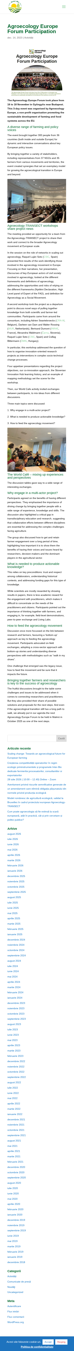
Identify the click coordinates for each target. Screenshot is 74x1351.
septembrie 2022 (16, 1077)
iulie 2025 (12, 902)
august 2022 (14, 1082)
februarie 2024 (15, 992)
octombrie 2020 (15, 1172)
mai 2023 (12, 1040)
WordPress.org (15, 1322)
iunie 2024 (13, 971)
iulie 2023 (12, 1029)
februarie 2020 (15, 1209)
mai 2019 (12, 1241)
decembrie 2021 (16, 1119)
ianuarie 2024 (14, 997)
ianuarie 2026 (14, 870)
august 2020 (14, 1182)
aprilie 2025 (13, 918)
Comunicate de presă (19, 1281)
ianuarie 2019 (14, 1257)
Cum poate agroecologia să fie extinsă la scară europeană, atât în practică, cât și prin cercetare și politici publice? (34, 815)
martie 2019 (13, 1246)
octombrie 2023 (15, 1013)
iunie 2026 (13, 844)
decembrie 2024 (16, 939)
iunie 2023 (13, 1034)
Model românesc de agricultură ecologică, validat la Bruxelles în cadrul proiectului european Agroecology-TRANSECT (36, 802)
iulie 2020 (12, 1188)
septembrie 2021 (16, 1135)
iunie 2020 (13, 1193)
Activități (28, 37)
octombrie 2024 (15, 950)
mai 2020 (12, 1198)
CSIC (46, 256)
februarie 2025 (15, 929)
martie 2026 (13, 860)
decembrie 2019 (16, 1220)
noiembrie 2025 (15, 881)
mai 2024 (12, 976)
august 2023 (14, 1024)
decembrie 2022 (16, 1061)
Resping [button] (61, 1342)
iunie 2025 (13, 908)
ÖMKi (24, 341)
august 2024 (14, 960)
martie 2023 (13, 1050)
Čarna (45, 332)
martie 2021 (13, 1156)
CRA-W (60, 320)
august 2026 (14, 833)
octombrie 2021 (15, 1130)
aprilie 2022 (13, 1103)
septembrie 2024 (16, 955)
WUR (11, 328)
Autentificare (14, 1306)
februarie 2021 (15, 1161)
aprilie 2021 (13, 1151)
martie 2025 (13, 923)
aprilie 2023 (13, 1045)
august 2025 (14, 897)
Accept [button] (48, 1342)
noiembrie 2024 (15, 944)
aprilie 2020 (13, 1204)
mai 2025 (12, 913)
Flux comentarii (15, 1316)
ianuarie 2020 (14, 1214)
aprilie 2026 (13, 855)
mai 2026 (12, 849)
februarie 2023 (15, 1056)
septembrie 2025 (16, 892)
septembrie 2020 (16, 1177)
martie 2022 (13, 1108)
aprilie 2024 (13, 982)
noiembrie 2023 (15, 1008)
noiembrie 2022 (15, 1066)
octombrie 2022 (15, 1071)
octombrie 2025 (15, 886)
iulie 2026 (12, 839)
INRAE (54, 328)
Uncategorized (15, 1292)
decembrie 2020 (16, 1167)
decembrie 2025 (16, 876)
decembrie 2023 (16, 1003)
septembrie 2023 (16, 1018)
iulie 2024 (12, 966)
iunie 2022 (13, 1093)
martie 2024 (13, 987)
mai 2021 (12, 1146)
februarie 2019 (15, 1251)
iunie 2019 (13, 1235)
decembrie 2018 (16, 1262)
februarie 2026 (15, 865)
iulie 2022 (12, 1087)
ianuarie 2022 (14, 1114)
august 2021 (14, 1140)
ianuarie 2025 (14, 934)
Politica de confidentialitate (37, 1346)
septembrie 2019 (16, 1230)
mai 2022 (12, 1098)
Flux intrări (13, 1311)
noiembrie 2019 (15, 1225)
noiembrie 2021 (15, 1124)
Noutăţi (11, 1287)
